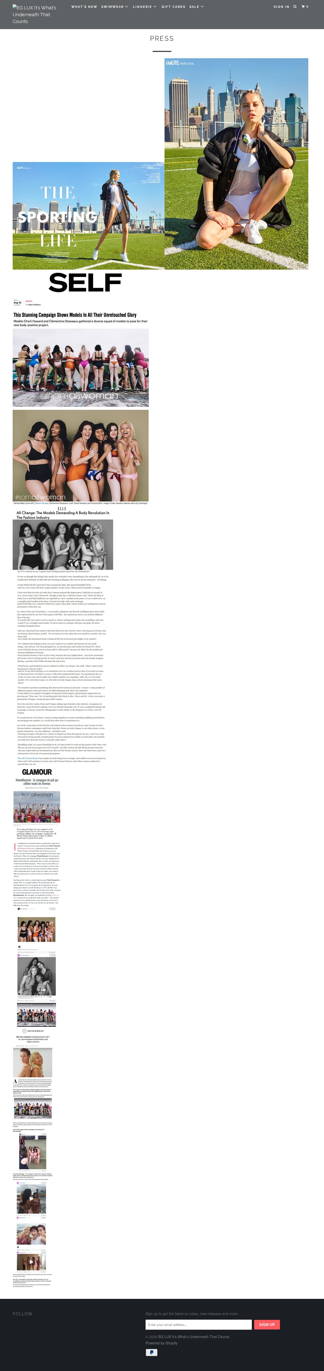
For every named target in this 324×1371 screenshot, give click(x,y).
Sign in (282, 7)
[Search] (295, 7)
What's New (84, 7)
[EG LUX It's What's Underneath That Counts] (39, 14)
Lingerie (143, 7)
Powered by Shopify (161, 1342)
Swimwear (113, 7)
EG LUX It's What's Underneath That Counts (194, 1336)
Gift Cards (173, 7)
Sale (195, 7)
